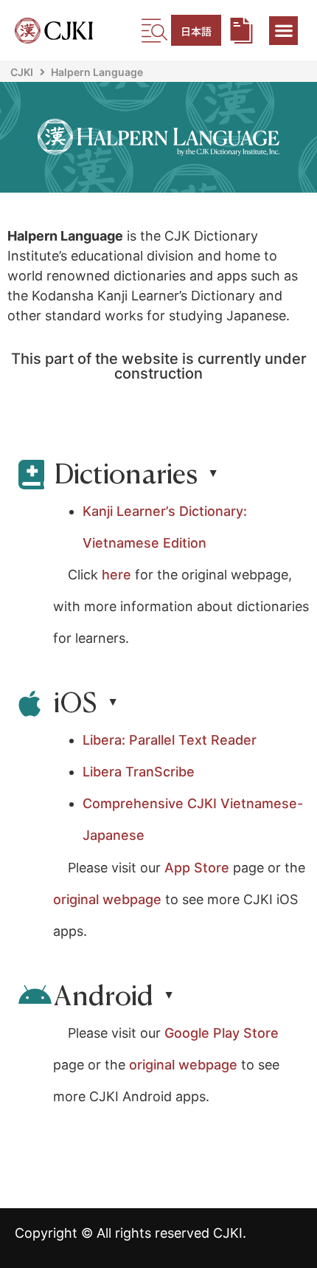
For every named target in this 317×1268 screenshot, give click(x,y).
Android (103, 995)
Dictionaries (126, 473)
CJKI (21, 72)
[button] (283, 30)
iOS (75, 702)
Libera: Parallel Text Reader (170, 740)
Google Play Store (221, 1033)
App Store (198, 867)
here (116, 574)
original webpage (107, 899)
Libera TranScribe (139, 771)
